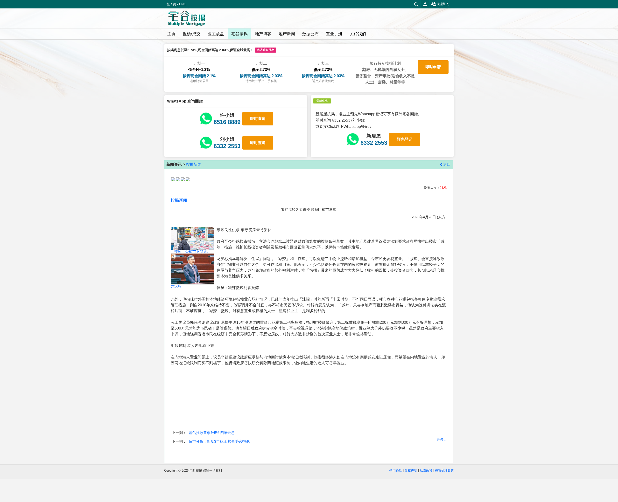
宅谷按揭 (239, 34)
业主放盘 (216, 34)
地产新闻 (287, 34)
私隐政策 (426, 470)
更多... (441, 439)
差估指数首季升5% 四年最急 (212, 433)
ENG (182, 4)
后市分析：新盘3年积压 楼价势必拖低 (219, 441)
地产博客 (263, 34)
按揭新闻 (193, 164)
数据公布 (310, 34)
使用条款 (395, 470)
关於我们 (358, 34)
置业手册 (334, 34)
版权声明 (411, 470)
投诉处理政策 (444, 470)
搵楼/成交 (191, 34)
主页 (171, 34)
